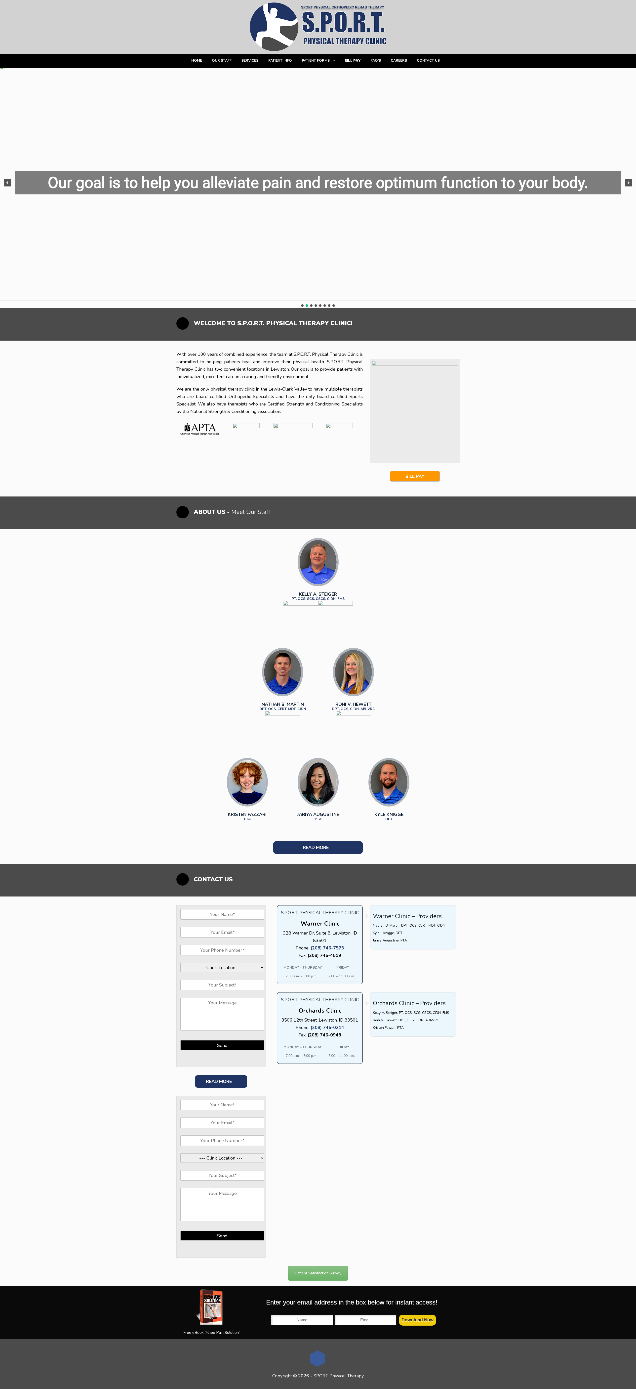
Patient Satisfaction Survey (318, 1273)
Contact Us (428, 60)
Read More (316, 848)
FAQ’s (376, 60)
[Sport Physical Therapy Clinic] (318, 26)
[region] (318, 186)
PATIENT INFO (280, 60)
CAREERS (399, 60)
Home (196, 60)
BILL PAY (414, 476)
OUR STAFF (222, 60)
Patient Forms (316, 60)
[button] (7, 182)
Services (249, 60)
